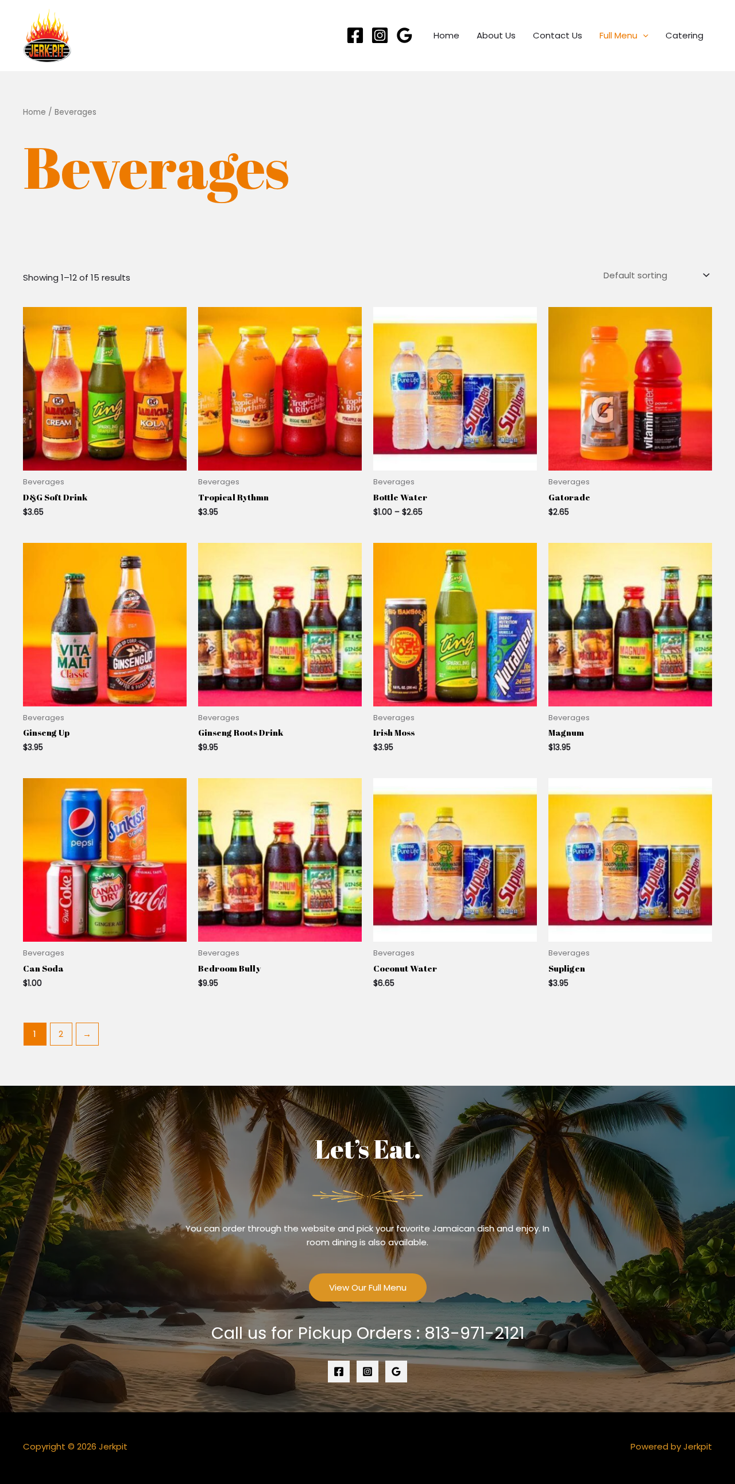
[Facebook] (355, 35)
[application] (642, 35)
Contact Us (557, 35)
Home (446, 35)
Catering (684, 35)
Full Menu (618, 35)
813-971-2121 (474, 1333)
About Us (496, 35)
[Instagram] (380, 35)
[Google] (404, 35)
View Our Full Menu (368, 1287)
